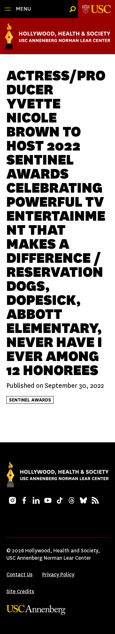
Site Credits (20, 591)
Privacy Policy (58, 574)
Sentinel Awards (30, 400)
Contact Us (19, 574)
